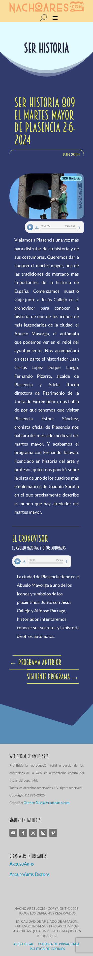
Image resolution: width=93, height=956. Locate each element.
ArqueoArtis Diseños (29, 874)
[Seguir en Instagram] (43, 833)
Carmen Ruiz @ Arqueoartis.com (46, 803)
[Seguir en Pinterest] (53, 833)
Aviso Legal (23, 944)
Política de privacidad (58, 944)
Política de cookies (47, 949)
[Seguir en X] (33, 833)
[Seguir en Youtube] (13, 833)
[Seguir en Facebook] (23, 833)
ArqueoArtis (21, 864)
